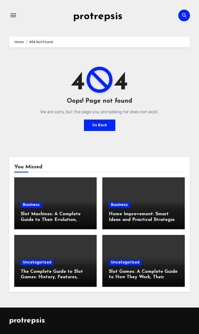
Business (31, 205)
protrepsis (98, 16)
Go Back (99, 125)
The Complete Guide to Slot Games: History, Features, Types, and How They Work (52, 277)
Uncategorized (37, 262)
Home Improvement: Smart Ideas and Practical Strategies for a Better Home (143, 220)
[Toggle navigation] (13, 15)
